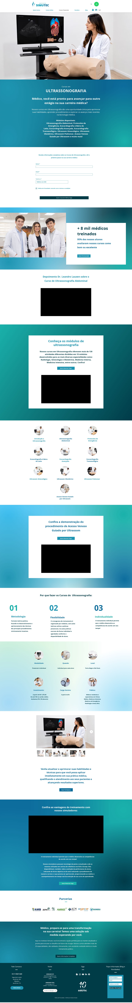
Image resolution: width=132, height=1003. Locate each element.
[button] (77, 10)
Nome (37, 164)
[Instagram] (80, 974)
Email (37, 171)
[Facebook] (89, 974)
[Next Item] (91, 731)
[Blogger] (77, 974)
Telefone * (39, 179)
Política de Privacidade (59, 997)
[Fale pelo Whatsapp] (96, 4)
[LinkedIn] (86, 974)
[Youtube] (83, 974)
